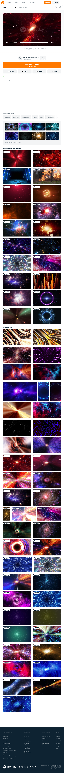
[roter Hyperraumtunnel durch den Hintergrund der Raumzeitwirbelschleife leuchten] (17, 462)
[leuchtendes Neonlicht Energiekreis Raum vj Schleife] (47, 298)
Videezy (5, 740)
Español (56, 738)
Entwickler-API (7, 747)
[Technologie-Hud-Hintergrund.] (47, 315)
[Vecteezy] (2, 2)
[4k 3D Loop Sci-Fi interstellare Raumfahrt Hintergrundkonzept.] (17, 651)
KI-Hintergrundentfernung (9, 754)
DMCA (26, 738)
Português (57, 740)
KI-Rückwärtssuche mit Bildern (9, 750)
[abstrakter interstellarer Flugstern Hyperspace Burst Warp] (17, 409)
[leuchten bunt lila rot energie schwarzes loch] (17, 547)
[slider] (34, 42)
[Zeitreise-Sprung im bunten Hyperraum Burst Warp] (24, 513)
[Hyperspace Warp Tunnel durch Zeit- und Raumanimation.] (17, 315)
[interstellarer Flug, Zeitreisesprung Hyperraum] (17, 479)
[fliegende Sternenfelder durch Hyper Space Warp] (17, 245)
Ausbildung (6, 745)
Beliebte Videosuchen (27, 751)
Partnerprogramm (29, 740)
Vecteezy (5, 738)
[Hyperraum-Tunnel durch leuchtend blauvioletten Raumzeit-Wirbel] (17, 668)
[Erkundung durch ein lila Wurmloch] (17, 599)
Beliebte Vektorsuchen (28, 743)
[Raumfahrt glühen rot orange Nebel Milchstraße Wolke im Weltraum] (47, 158)
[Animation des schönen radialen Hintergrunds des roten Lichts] (17, 158)
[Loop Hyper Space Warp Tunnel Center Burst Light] (17, 444)
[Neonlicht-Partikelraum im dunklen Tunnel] (47, 245)
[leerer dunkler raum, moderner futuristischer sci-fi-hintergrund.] (17, 175)
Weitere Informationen (10, 80)
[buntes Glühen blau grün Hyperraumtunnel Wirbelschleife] (47, 633)
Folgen (43, 59)
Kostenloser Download (32, 65)
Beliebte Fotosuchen (27, 747)
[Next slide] (57, 116)
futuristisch (50, 116)
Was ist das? (16, 77)
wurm (35, 116)
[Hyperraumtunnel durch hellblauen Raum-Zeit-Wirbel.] (17, 686)
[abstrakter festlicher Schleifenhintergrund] (47, 228)
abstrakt (15, 116)
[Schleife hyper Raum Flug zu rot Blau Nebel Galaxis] (47, 371)
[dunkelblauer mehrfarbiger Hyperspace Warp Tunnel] (47, 263)
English (56, 735)
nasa (41, 116)
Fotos (16, 2)
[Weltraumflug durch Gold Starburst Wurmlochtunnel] (47, 651)
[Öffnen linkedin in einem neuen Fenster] (25, 767)
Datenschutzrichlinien (54, 768)
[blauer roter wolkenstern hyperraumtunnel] (47, 409)
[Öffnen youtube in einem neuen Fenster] (35, 767)
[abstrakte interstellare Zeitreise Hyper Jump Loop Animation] (47, 444)
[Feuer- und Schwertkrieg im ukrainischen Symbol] (47, 175)
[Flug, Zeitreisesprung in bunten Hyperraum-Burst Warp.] (47, 462)
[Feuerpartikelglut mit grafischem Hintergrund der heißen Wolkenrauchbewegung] (17, 210)
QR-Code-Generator (8, 757)
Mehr (55, 747)
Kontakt (44, 738)
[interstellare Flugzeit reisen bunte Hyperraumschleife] (47, 479)
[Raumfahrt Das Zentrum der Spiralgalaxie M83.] (47, 529)
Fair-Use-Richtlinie (54, 769)
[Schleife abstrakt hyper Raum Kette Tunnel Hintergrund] (17, 354)
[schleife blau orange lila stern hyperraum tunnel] (17, 371)
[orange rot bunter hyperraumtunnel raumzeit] (47, 547)
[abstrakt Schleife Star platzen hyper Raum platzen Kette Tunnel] (20, 390)
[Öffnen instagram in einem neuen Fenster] (22, 767)
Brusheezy (5, 735)
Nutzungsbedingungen (54, 767)
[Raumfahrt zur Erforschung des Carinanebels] (17, 228)
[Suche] (56, 7)
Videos (24, 2)
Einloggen (55, 2)
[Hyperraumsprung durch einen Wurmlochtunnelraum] (47, 210)
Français (56, 745)
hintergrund (25, 116)
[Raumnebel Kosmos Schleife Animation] (17, 298)
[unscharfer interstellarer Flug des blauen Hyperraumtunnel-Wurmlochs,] (47, 668)
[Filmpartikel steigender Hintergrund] (47, 280)
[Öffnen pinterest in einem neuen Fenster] (27, 767)
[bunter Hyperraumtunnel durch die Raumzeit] (17, 581)
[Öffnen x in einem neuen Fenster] (33, 767)
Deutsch (56, 742)
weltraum (7, 116)
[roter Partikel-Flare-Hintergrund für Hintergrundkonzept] (17, 193)
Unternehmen (6, 742)
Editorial (32, 2)
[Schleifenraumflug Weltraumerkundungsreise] (17, 280)
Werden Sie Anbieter (45, 743)
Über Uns (45, 740)
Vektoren (8, 2)
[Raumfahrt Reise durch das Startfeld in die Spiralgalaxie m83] (47, 497)
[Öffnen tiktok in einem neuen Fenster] (30, 767)
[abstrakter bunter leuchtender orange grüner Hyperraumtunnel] (47, 686)
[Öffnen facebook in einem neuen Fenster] (19, 767)
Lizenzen (26, 735)
